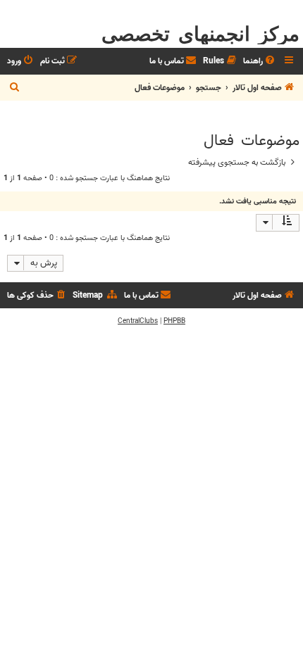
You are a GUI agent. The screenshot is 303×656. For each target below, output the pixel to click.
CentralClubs (138, 321)
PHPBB (174, 321)
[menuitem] (260, 61)
